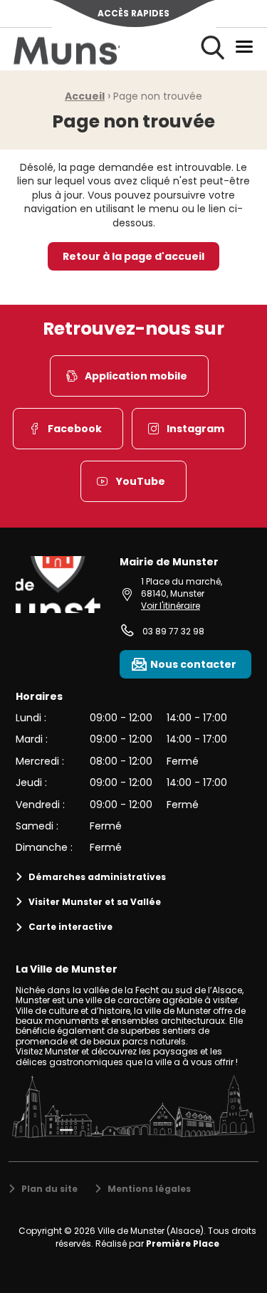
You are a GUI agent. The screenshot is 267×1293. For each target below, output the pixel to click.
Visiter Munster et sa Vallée (94, 901)
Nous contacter (193, 664)
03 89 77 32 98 (173, 631)
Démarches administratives (97, 876)
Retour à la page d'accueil (133, 256)
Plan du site (49, 1188)
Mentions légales (149, 1188)
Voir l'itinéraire (170, 606)
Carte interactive (70, 926)
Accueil (85, 96)
